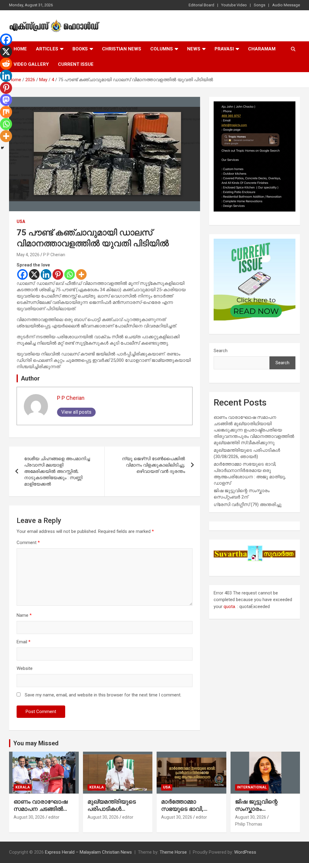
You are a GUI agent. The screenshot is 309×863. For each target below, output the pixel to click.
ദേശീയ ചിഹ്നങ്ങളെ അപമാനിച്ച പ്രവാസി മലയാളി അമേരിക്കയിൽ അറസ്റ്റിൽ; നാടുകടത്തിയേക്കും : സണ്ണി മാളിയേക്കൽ (57, 471)
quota (229, 606)
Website (25, 668)
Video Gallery (31, 64)
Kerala (22, 787)
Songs (259, 5)
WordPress (245, 852)
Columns (161, 49)
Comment (28, 542)
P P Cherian (54, 254)
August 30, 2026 (29, 817)
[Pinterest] (58, 274)
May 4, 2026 (28, 254)
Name (24, 615)
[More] (81, 274)
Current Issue (76, 64)
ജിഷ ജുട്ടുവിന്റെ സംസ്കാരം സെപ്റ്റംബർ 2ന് (257, 809)
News (193, 49)
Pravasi (224, 49)
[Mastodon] (6, 100)
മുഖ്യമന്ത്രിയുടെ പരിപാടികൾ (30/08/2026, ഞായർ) (117, 809)
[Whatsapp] (69, 274)
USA (21, 221)
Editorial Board (201, 5)
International (252, 787)
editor (53, 817)
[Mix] (6, 112)
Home (20, 49)
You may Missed (36, 743)
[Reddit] (6, 64)
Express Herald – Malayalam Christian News (88, 852)
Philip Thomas (248, 824)
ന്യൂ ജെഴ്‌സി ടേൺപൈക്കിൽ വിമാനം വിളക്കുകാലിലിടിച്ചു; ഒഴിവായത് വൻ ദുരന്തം (153, 465)
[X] (34, 274)
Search (221, 350)
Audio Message (286, 5)
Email (23, 642)
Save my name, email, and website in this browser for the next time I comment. (103, 695)
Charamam (262, 49)
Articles (47, 49)
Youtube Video (234, 5)
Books (80, 49)
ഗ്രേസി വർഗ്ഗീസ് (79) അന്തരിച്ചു (248, 504)
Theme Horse (173, 852)
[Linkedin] (46, 274)
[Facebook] (22, 274)
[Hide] (2, 147)
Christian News (121, 49)
